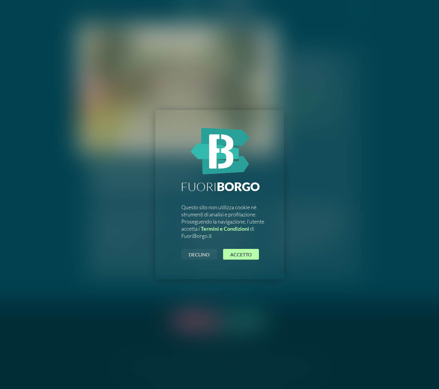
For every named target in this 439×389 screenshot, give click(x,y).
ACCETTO (241, 254)
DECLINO (199, 254)
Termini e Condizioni (225, 228)
